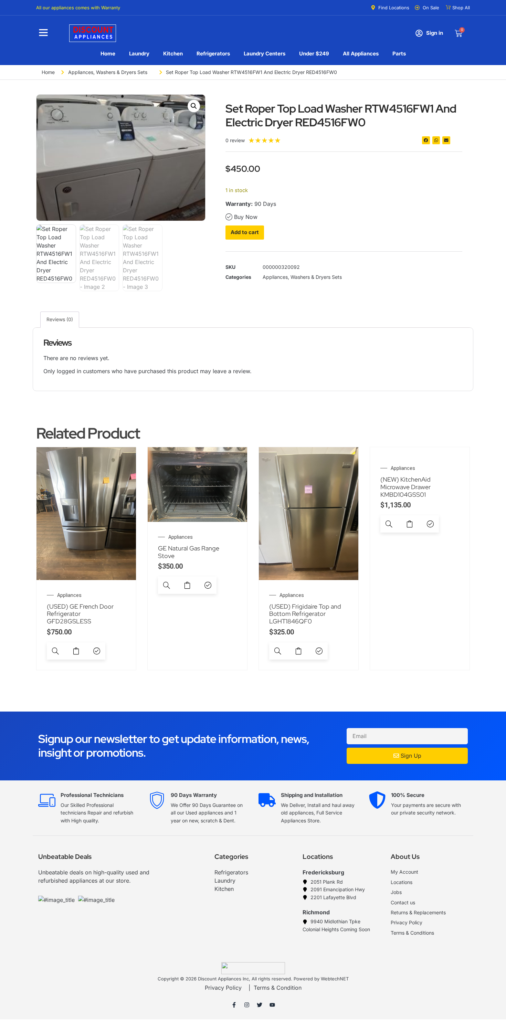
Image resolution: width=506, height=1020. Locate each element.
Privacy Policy (223, 987)
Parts (399, 53)
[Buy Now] (97, 651)
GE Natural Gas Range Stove (188, 552)
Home (108, 53)
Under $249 (314, 53)
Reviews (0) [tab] (59, 319)
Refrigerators (213, 53)
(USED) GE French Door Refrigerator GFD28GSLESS (80, 613)
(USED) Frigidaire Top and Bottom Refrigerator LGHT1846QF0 (305, 613)
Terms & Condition (278, 987)
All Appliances (361, 53)
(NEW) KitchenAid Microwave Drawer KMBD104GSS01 (405, 486)
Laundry (139, 53)
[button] (194, 106)
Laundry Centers (264, 53)
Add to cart (245, 232)
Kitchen (173, 53)
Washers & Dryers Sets (121, 72)
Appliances (80, 72)
